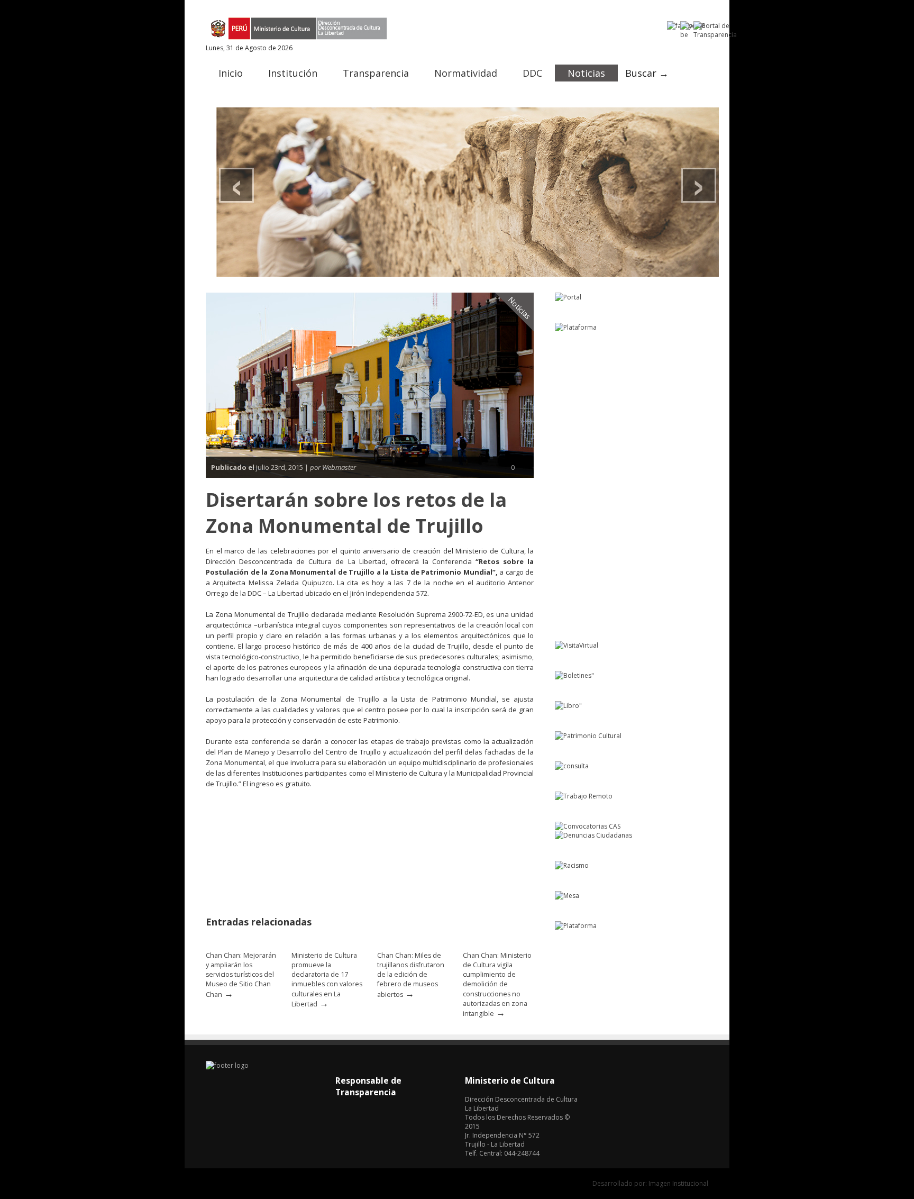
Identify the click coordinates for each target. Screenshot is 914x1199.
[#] (467, 192)
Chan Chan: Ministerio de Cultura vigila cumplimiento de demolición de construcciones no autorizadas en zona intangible (497, 984)
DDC (532, 73)
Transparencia (376, 73)
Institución (292, 73)
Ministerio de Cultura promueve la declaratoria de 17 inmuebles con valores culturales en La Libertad (326, 980)
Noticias (586, 73)
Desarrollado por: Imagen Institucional (650, 1183)
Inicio (230, 73)
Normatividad (465, 73)
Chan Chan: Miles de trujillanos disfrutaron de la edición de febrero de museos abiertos (410, 975)
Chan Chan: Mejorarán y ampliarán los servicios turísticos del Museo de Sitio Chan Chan (241, 975)
